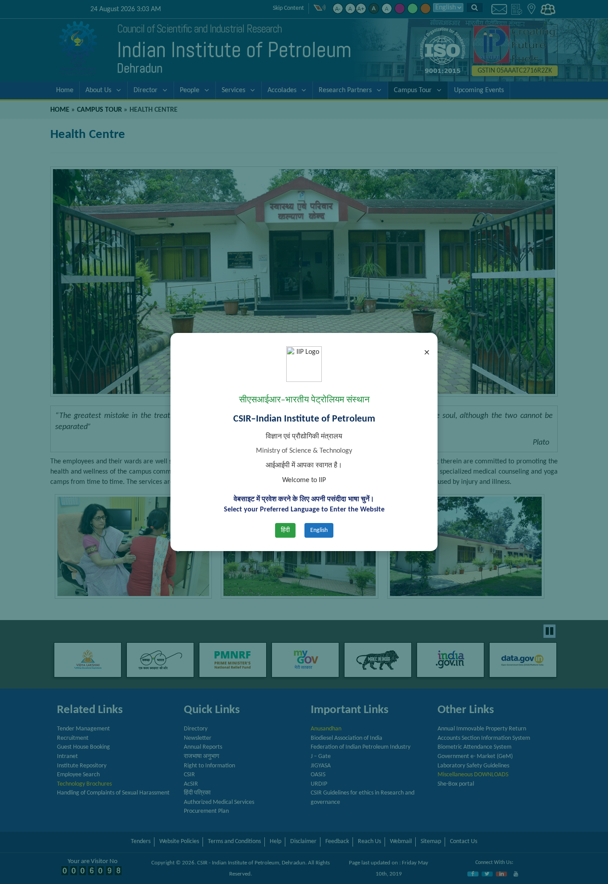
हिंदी (285, 530)
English (319, 530)
